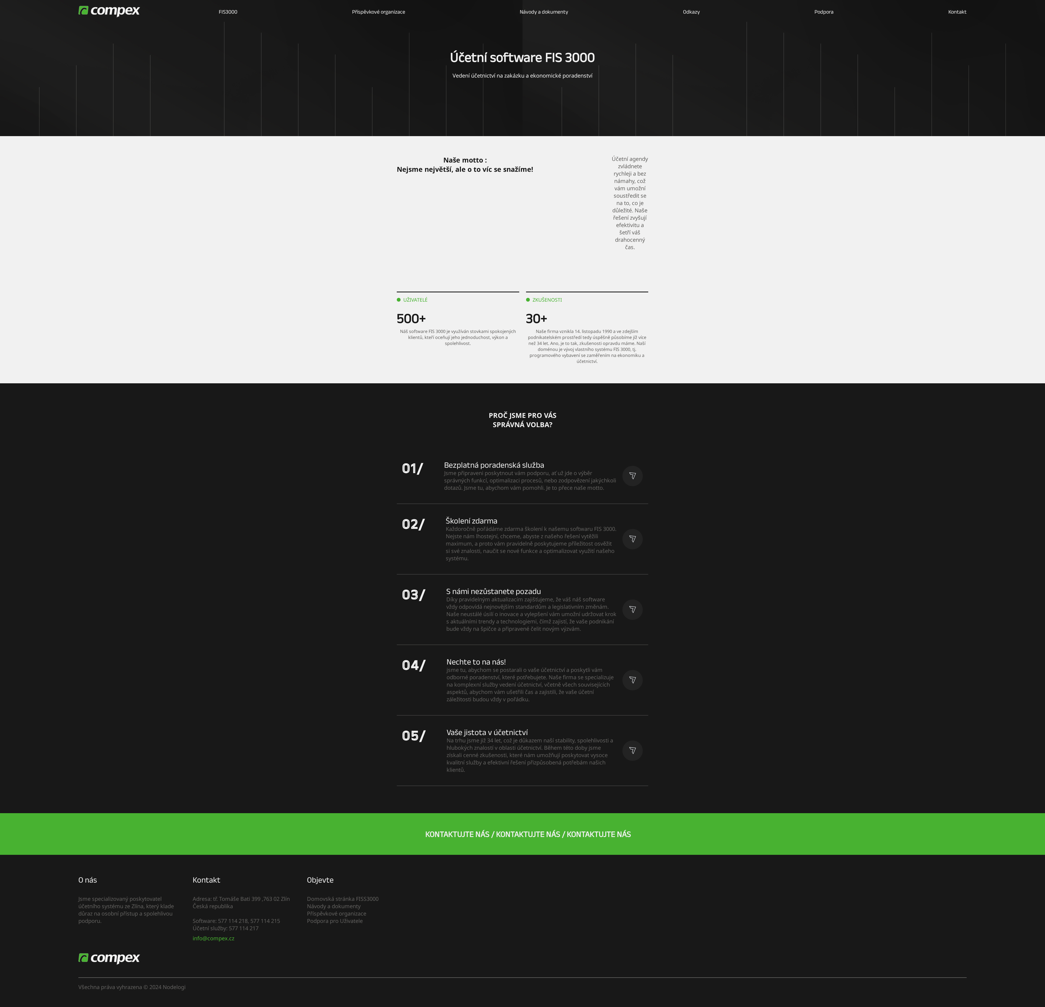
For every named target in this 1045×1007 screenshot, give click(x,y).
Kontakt (957, 12)
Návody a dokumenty (544, 12)
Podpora (824, 12)
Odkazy (691, 12)
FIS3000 (228, 12)
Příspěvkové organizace (378, 12)
